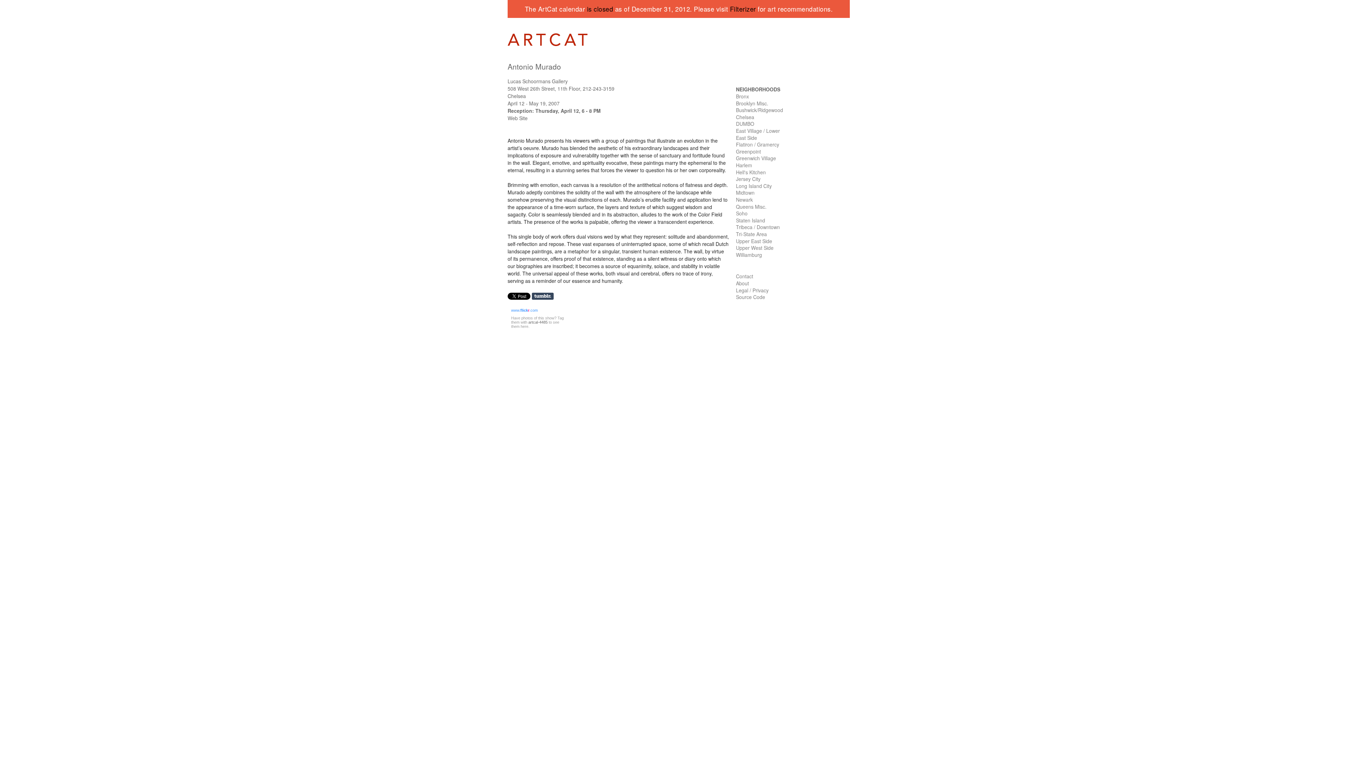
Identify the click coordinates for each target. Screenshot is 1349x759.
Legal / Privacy (752, 290)
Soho (742, 213)
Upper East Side (754, 241)
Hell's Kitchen (751, 172)
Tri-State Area (751, 234)
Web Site (518, 118)
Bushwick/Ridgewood (759, 109)
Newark (744, 199)
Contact (744, 276)
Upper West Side (755, 247)
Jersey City (748, 178)
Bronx (742, 96)
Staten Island (750, 220)
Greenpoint (748, 151)
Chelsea (745, 117)
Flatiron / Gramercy (757, 144)
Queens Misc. (751, 206)
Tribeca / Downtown (758, 227)
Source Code (750, 296)
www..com (524, 310)
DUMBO (745, 123)
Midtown (745, 192)
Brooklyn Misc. (752, 103)
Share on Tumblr (545, 296)
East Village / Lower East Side (758, 134)
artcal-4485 (538, 322)
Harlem (744, 165)
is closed (600, 8)
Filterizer (743, 8)
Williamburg (749, 254)
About (742, 283)
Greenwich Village (756, 158)
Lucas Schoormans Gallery (538, 81)
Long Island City (754, 185)
